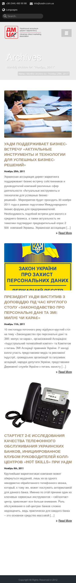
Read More (65, 233)
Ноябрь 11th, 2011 (14, 324)
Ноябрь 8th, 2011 (14, 468)
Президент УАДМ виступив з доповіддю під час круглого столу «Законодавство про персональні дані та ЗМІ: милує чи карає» (35, 307)
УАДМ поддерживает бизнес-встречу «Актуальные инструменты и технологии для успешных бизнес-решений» (35, 154)
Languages (12, 9)
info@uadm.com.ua (44, 3)
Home (22, 73)
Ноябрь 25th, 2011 (14, 171)
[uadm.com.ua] (23, 32)
